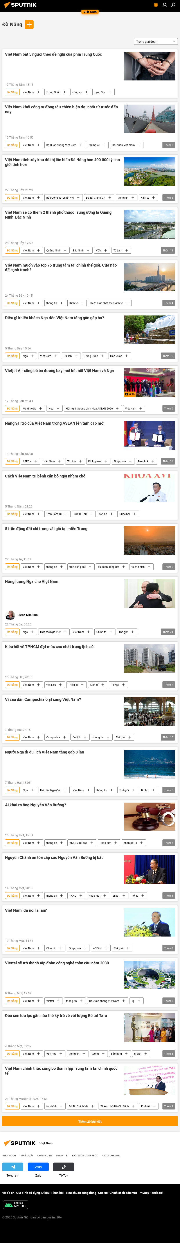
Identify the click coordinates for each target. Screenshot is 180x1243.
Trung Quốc (53, 92)
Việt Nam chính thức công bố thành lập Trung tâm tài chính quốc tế (61, 1071)
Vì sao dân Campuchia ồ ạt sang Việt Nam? (43, 699)
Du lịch (68, 356)
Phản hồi (57, 1193)
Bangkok (143, 461)
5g (133, 1001)
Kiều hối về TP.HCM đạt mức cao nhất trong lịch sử (49, 646)
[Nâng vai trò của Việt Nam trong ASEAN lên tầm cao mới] (149, 435)
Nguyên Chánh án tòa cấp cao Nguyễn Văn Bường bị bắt (54, 857)
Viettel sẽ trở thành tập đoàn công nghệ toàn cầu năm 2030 (57, 963)
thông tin (123, 197)
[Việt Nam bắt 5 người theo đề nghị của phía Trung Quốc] (149, 66)
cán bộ (103, 514)
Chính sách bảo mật (123, 1193)
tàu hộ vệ (94, 145)
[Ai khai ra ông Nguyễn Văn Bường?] (149, 817)
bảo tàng (116, 1053)
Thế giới (123, 632)
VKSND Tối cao (78, 842)
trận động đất (77, 566)
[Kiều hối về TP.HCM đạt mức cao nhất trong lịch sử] (149, 658)
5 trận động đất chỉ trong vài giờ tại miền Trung (46, 528)
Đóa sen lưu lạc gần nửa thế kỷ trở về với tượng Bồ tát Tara (56, 1015)
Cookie (103, 1193)
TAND (72, 895)
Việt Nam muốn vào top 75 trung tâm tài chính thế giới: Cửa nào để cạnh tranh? (61, 267)
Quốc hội (124, 514)
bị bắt (116, 895)
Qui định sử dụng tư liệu (33, 1193)
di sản (137, 1053)
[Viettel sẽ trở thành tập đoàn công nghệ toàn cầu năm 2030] (149, 975)
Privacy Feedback (151, 1193)
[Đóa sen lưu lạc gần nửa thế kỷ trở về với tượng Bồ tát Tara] (149, 1027)
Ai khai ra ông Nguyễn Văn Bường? (35, 805)
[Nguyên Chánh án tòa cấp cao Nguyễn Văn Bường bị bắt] (149, 869)
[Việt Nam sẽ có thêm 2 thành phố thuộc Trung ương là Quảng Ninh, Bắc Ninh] (149, 224)
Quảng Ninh (53, 250)
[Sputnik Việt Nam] (21, 8)
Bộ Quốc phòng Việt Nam (61, 145)
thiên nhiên (138, 566)
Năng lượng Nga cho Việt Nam (31, 581)
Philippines (94, 461)
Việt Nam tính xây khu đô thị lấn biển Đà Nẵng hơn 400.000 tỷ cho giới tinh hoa (62, 162)
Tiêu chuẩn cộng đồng (80, 1193)
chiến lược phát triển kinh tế (106, 303)
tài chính (51, 1106)
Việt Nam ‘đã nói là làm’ (26, 910)
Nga (25, 356)
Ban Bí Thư (80, 514)
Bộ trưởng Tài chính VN (60, 197)
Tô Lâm (117, 250)
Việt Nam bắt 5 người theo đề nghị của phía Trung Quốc (53, 54)
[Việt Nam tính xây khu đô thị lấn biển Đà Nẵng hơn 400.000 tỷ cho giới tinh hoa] (149, 171)
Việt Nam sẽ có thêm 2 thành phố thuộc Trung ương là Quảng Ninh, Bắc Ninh (58, 215)
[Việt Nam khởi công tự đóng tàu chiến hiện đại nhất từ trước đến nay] (149, 119)
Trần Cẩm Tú (54, 514)
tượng (95, 1053)
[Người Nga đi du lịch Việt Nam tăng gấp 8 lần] (149, 764)
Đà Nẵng (12, 24)
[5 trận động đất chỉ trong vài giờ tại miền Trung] (149, 540)
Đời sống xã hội (84, 1155)
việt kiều (51, 684)
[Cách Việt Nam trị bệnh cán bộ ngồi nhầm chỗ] (149, 488)
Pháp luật (105, 842)
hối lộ (135, 895)
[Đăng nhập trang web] (164, 4)
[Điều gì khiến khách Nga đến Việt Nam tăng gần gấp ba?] (149, 329)
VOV (98, 250)
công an (77, 92)
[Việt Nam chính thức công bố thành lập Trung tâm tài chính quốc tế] (149, 1080)
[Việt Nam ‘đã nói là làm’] (149, 922)
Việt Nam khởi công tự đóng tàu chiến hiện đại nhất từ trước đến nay (61, 109)
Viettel (50, 1001)
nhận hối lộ (130, 842)
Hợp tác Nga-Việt (50, 632)
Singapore (120, 461)
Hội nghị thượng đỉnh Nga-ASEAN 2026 (89, 408)
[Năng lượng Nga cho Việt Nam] (149, 593)
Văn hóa (51, 1053)
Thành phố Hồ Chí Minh (115, 1106)
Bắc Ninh (78, 250)
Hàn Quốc (116, 356)
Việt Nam (28, 92)
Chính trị (101, 632)
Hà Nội (115, 684)
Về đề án (8, 1193)
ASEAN (27, 461)
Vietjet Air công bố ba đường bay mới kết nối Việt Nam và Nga (59, 370)
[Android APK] (16, 1205)
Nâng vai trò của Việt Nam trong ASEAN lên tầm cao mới (54, 423)
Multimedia (29, 408)
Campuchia (53, 737)
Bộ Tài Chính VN (95, 197)
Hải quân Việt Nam (123, 145)
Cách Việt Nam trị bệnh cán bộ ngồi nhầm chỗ (45, 476)
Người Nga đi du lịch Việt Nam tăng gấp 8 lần (44, 752)
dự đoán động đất (108, 566)
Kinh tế (145, 197)
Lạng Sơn (100, 92)
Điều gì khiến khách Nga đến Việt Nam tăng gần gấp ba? (54, 317)
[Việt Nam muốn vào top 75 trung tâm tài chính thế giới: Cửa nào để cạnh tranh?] (149, 277)
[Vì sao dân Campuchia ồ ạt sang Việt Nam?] (149, 711)
